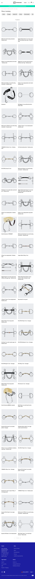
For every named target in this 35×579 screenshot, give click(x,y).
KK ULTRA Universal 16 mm (6, 168)
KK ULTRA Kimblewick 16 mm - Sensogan (25, 342)
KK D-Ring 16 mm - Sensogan (23, 363)
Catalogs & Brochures (16, 563)
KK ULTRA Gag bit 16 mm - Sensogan (7, 363)
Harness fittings (17, 548)
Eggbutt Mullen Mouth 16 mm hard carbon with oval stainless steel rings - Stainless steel (25, 40)
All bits (4, 14)
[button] (33, 2)
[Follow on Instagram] (2, 572)
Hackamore (3, 104)
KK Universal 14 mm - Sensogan (23, 383)
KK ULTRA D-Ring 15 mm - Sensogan (24, 320)
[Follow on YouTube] (4, 572)
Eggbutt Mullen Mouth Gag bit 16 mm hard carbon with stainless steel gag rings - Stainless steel (25, 191)
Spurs (15, 550)
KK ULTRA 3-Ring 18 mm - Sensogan (24, 447)
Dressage (8, 14)
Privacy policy (3, 563)
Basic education (26, 14)
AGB (2, 565)
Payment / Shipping (4, 567)
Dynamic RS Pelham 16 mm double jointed (8, 533)
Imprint (2, 562)
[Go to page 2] (20, 538)
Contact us (15, 562)
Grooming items (16, 552)
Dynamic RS (15, 14)
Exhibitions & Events (16, 565)
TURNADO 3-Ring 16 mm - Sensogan (7, 469)
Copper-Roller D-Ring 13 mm (23, 255)
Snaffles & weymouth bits (18, 555)
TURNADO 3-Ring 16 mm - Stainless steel (25, 490)
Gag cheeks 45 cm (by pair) (23, 299)
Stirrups (15, 554)
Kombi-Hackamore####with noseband (8, 405)
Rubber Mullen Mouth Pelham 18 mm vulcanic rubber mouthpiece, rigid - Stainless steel (24, 278)
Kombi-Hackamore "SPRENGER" (7, 233)
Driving (20, 14)
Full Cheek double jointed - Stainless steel (25, 147)
